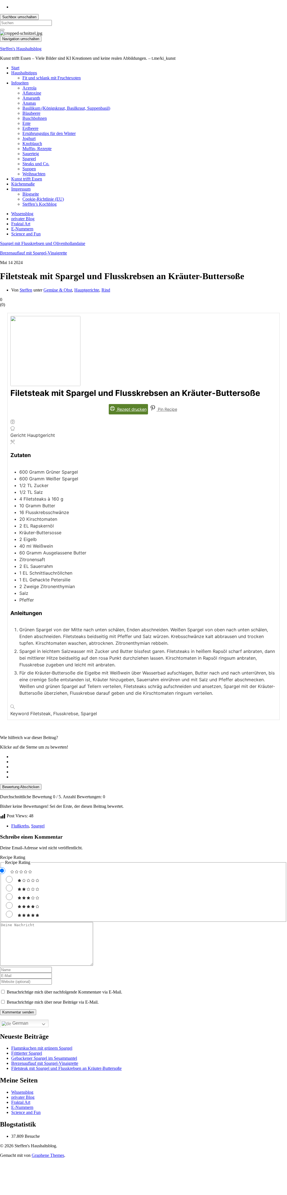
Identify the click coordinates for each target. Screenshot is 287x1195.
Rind (105, 290)
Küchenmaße (23, 184)
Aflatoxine (31, 93)
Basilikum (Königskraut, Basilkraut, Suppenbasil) (66, 108)
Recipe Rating (12, 857)
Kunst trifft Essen (26, 178)
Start (15, 67)
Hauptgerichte (86, 290)
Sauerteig (30, 153)
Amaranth (31, 98)
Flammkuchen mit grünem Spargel (41, 1048)
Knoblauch (32, 143)
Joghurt (29, 138)
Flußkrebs (20, 826)
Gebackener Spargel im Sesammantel (44, 1058)
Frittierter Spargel (26, 1053)
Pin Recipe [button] (167, 409)
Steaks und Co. (35, 163)
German (19, 1023)
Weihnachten (33, 173)
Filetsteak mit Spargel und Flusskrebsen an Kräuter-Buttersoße (66, 1068)
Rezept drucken (131, 409)
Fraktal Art (20, 223)
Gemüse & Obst (57, 290)
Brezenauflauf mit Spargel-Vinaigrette (33, 253)
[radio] (149, 756)
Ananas (29, 103)
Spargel (29, 158)
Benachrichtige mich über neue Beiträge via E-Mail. (53, 1002)
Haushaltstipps (24, 72)
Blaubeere (31, 113)
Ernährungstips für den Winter (49, 133)
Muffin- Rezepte (37, 148)
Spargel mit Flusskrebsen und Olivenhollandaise (42, 243)
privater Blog (22, 218)
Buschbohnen (34, 118)
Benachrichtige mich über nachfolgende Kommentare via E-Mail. (64, 992)
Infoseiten (20, 83)
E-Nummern (22, 228)
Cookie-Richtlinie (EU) (43, 199)
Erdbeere (30, 128)
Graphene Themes (48, 1155)
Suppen (29, 168)
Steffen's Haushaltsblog (20, 48)
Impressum (21, 189)
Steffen (26, 290)
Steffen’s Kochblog (39, 204)
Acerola (29, 88)
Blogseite (30, 194)
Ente (26, 123)
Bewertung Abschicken (20, 787)
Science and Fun (26, 233)
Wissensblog (22, 213)
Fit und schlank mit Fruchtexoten (51, 77)
